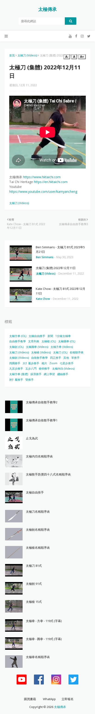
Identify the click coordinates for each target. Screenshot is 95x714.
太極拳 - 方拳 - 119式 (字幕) (44, 621)
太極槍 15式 (34, 602)
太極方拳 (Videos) (61, 347)
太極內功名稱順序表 (39, 456)
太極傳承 (47, 9)
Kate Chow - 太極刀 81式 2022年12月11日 (60, 291)
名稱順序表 (76, 352)
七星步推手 (67, 363)
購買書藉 (30, 699)
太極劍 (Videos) (19, 358)
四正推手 (55, 358)
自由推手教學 (17, 341)
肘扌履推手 (16, 380)
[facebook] (76, 36)
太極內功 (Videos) (63, 369)
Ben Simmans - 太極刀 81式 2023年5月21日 (60, 249)
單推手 (75, 358)
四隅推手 (14, 363)
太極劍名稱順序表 (38, 529)
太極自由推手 (37, 336)
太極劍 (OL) (16, 347)
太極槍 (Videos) (41, 352)
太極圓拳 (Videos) (37, 347)
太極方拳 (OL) (17, 336)
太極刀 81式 (34, 566)
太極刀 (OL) (60, 352)
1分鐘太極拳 (63, 336)
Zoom (53, 363)
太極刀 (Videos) (27, 55)
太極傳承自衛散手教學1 (41, 420)
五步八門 (30, 369)
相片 (44, 363)
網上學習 (49, 374)
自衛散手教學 (39, 358)
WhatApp (49, 699)
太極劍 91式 (34, 584)
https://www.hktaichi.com (42, 177)
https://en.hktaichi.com (51, 182)
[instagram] (82, 36)
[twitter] (88, 36)
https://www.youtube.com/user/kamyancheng (43, 191)
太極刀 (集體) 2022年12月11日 (56, 268)
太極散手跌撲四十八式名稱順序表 (48, 474)
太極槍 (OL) (49, 341)
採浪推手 (36, 374)
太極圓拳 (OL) (66, 341)
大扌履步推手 (31, 363)
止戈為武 (32, 438)
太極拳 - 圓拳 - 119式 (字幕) (44, 639)
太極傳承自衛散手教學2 (41, 402)
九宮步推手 (16, 369)
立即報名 (68, 699)
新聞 (50, 336)
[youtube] (70, 36)
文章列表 (33, 341)
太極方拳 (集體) (18, 374)
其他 (66, 358)
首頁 (12, 55)
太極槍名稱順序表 (38, 547)
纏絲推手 (62, 374)
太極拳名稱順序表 (38, 657)
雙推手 (29, 380)
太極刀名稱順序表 (38, 511)
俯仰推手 (44, 369)
